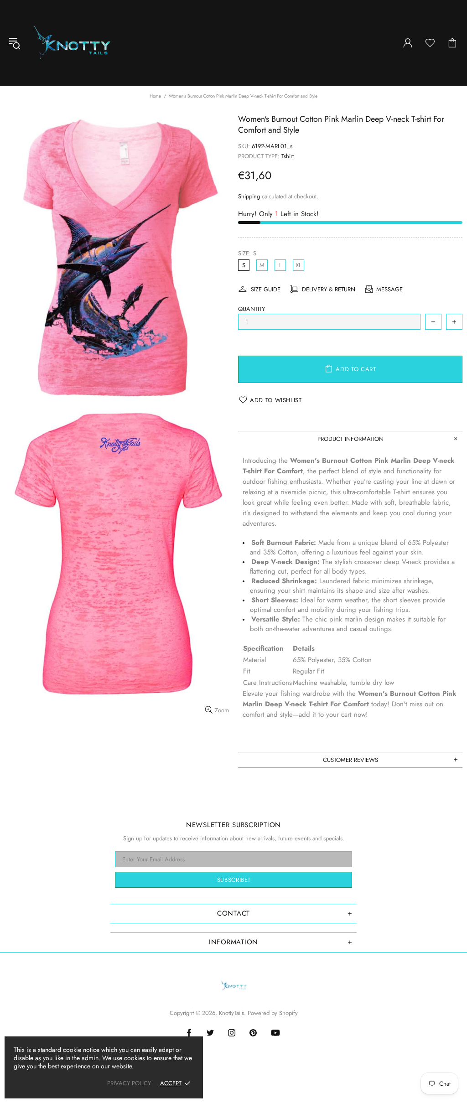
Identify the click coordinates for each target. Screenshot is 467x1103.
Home (155, 96)
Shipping (249, 196)
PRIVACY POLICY (129, 1083)
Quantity (251, 309)
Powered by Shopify (273, 1013)
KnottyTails (72, 43)
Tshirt (287, 156)
